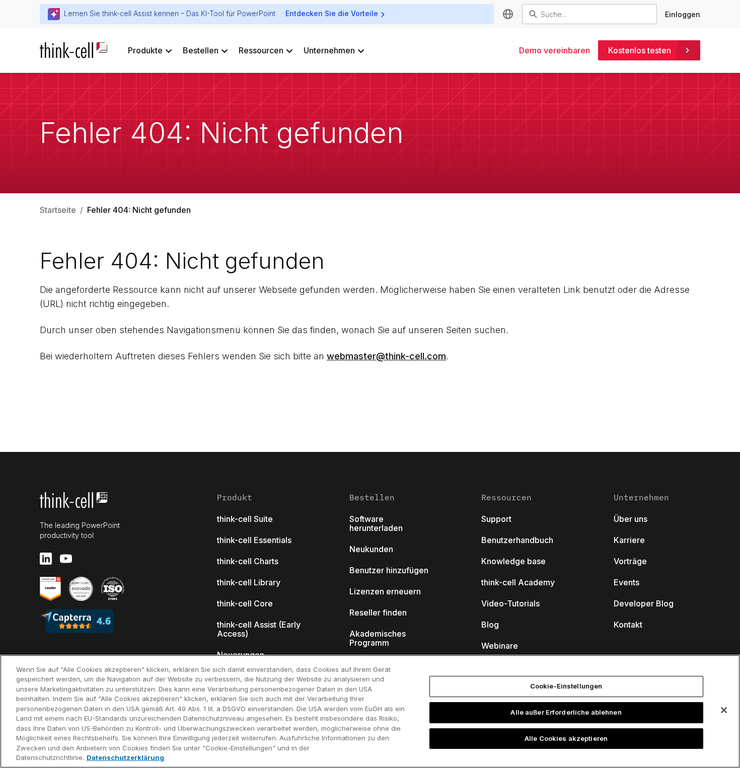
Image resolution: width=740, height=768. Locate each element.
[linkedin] (46, 559)
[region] (370, 711)
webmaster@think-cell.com (386, 356)
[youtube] (66, 559)
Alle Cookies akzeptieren (566, 738)
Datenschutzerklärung (125, 757)
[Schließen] (724, 710)
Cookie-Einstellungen (566, 686)
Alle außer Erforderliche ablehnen (565, 712)
